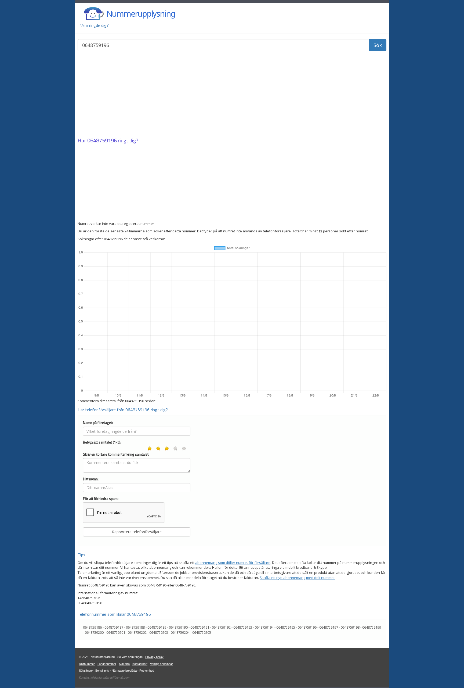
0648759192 (221, 627)
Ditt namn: (91, 479)
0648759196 (102, 140)
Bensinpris (102, 670)
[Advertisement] (232, 94)
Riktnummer (87, 663)
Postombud (146, 670)
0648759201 (115, 632)
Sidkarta (124, 663)
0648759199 (371, 627)
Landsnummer (106, 663)
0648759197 (328, 627)
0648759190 (178, 627)
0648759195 (285, 627)
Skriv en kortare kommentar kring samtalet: (116, 454)
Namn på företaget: (98, 422)
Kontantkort (139, 663)
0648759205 (201, 632)
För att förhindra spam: (100, 498)
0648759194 (264, 627)
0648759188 (135, 627)
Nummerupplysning (140, 13)
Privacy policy (154, 656)
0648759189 (156, 627)
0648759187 (113, 627)
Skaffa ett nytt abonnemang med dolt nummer (297, 577)
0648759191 (199, 627)
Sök (378, 45)
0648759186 (92, 627)
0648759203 (158, 632)
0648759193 (242, 627)
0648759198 (350, 627)
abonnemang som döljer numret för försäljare (232, 562)
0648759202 (137, 632)
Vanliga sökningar (161, 663)
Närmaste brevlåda (124, 670)
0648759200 (94, 632)
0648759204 (180, 632)
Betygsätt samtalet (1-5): (102, 442)
